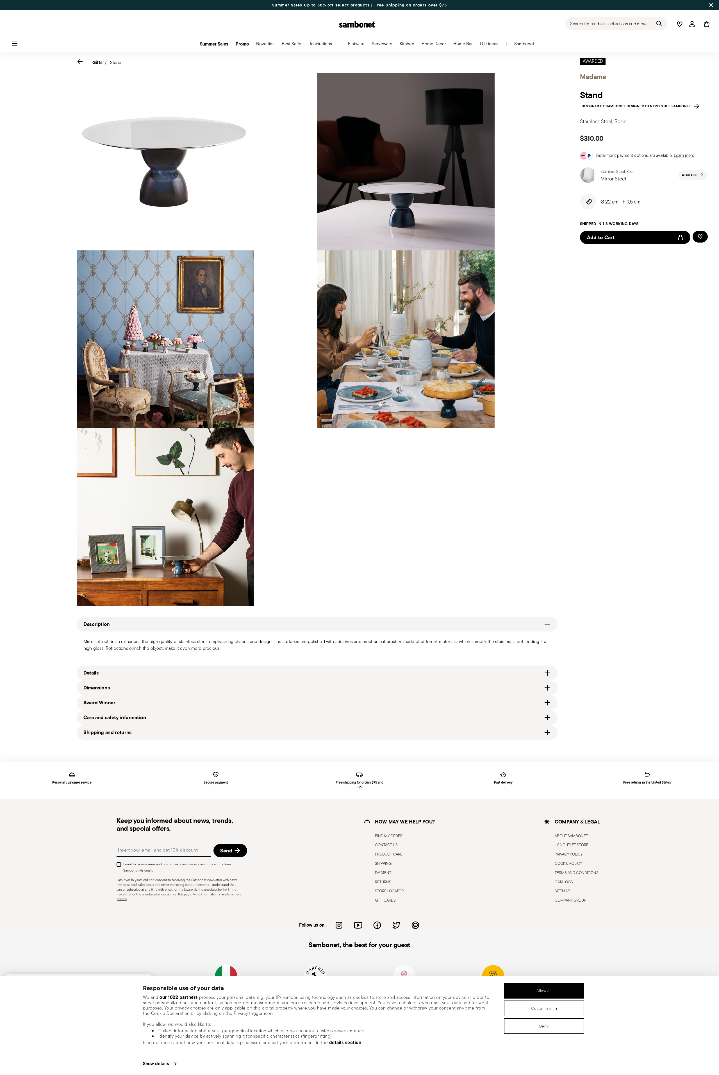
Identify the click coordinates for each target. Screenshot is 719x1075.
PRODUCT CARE (388, 854)
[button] (356, 45)
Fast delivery (503, 782)
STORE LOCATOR (389, 891)
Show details (156, 1063)
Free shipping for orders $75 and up (359, 785)
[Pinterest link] (415, 925)
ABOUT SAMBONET (571, 836)
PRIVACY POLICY (569, 854)
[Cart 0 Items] (705, 24)
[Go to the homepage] (357, 24)
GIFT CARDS (385, 900)
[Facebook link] (377, 925)
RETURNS (383, 882)
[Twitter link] (396, 925)
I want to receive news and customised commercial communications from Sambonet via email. (177, 867)
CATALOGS (564, 882)
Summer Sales (287, 5)
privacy (122, 899)
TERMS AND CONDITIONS (577, 872)
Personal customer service (71, 782)
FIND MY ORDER (388, 836)
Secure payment (216, 782)
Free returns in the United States (647, 782)
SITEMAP (562, 891)
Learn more (684, 155)
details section (345, 1042)
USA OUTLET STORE (571, 845)
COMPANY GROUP (570, 900)
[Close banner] (711, 5)
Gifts (97, 62)
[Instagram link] (339, 925)
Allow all (543, 990)
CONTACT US (386, 845)
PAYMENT (383, 872)
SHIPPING (383, 863)
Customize (541, 1008)
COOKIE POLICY (568, 863)
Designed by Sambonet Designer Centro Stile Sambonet (637, 106)
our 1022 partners (179, 997)
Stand (115, 62)
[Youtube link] (358, 925)
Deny (544, 1026)
